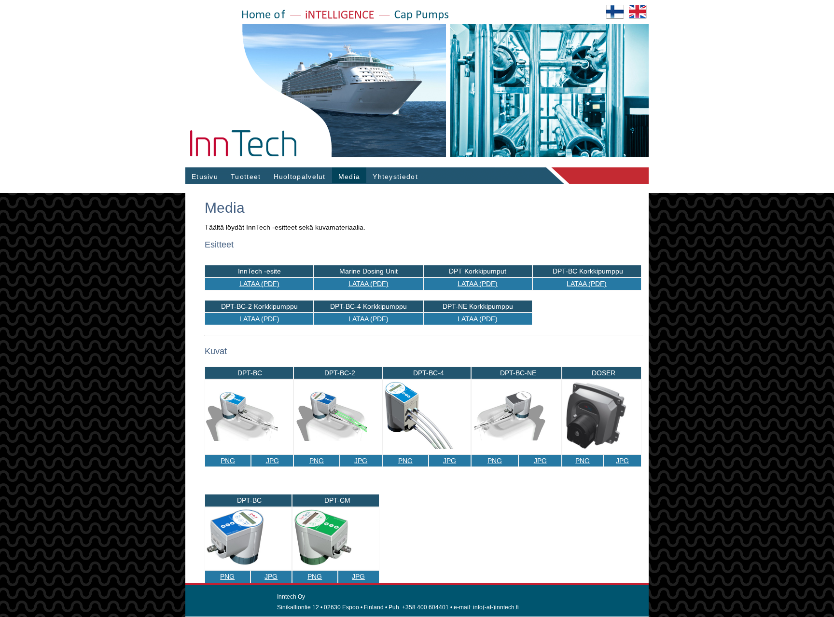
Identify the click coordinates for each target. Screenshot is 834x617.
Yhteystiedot (395, 176)
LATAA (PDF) (259, 284)
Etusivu (205, 176)
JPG (272, 461)
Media (349, 176)
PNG (228, 461)
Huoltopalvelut (300, 176)
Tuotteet (246, 176)
